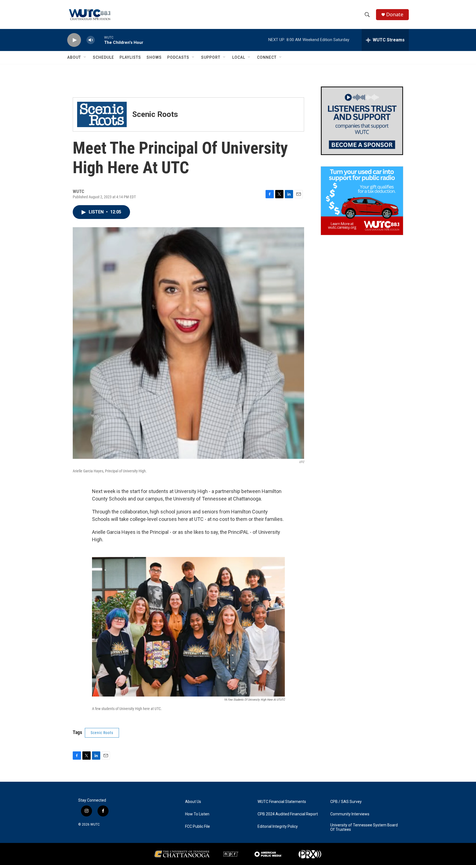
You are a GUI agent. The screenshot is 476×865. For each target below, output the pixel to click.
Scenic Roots (102, 732)
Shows (154, 57)
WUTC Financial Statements (282, 802)
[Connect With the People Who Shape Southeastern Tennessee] (362, 121)
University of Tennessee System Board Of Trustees (364, 827)
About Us (193, 802)
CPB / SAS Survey (346, 802)
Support (210, 57)
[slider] (99, 40)
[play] (74, 40)
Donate (394, 14)
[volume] (90, 40)
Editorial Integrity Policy (278, 826)
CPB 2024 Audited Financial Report (288, 814)
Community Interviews (349, 814)
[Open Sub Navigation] (85, 57)
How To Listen (197, 814)
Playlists (130, 57)
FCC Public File (197, 826)
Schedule (103, 57)
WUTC (95, 824)
